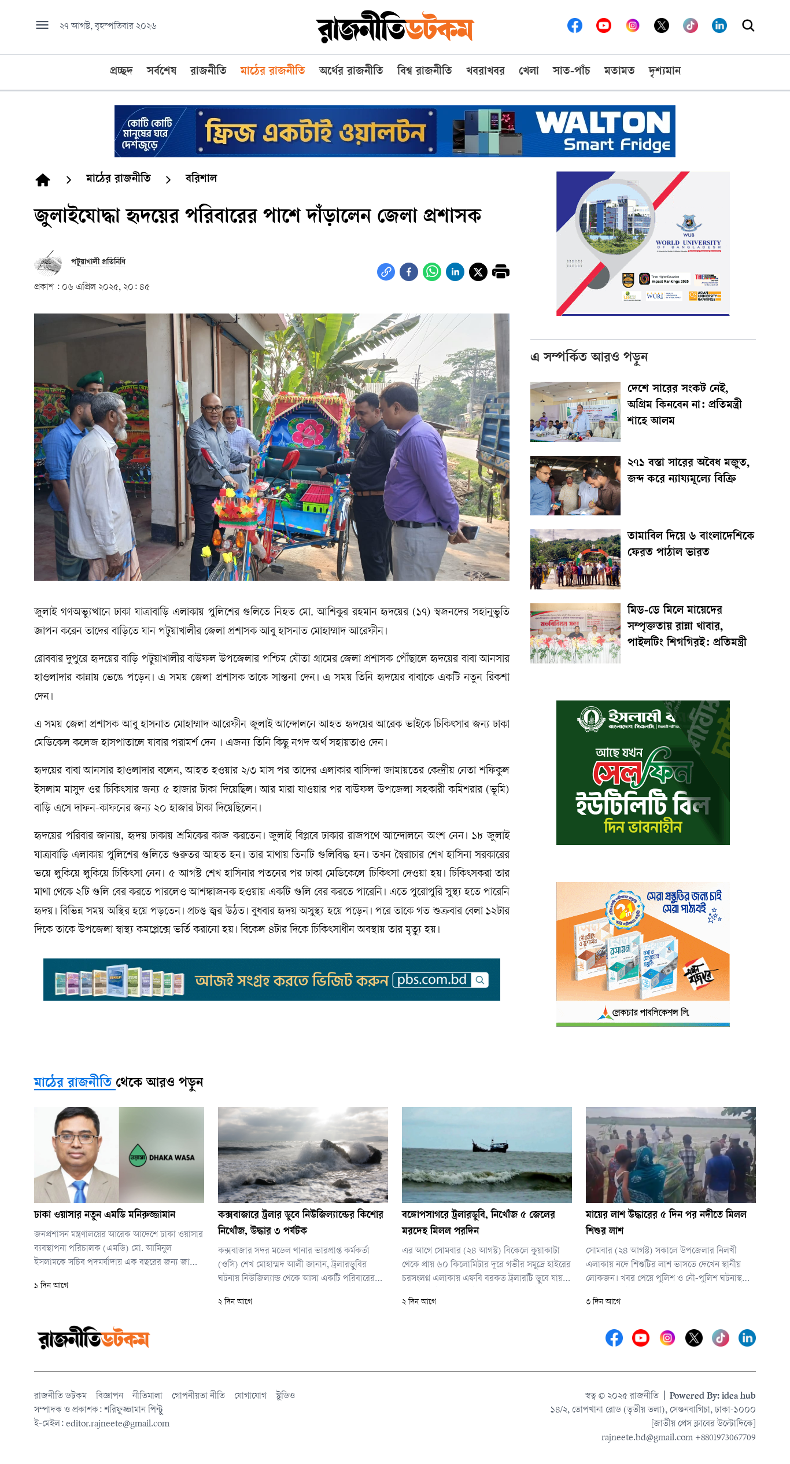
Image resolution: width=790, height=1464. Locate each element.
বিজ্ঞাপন (109, 1397)
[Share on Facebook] (409, 272)
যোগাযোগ (250, 1397)
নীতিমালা (147, 1397)
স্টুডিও (285, 1397)
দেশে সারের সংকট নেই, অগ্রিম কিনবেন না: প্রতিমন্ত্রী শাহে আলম (684, 406)
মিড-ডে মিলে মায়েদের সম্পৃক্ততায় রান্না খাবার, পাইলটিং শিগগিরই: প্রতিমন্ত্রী (687, 627)
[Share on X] (478, 272)
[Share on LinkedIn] (455, 272)
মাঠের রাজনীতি (73, 1083)
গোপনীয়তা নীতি (198, 1397)
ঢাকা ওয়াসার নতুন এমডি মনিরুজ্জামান (104, 1216)
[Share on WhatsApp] (432, 272)
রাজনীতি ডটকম (60, 1397)
